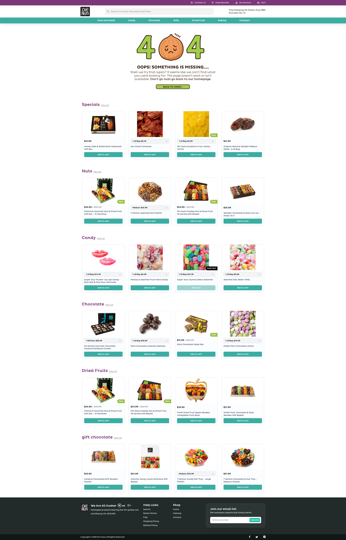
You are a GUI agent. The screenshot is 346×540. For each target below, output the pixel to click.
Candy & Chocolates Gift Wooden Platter (101, 480)
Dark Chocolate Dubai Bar (190, 344)
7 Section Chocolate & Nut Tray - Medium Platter (240, 480)
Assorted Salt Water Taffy (237, 279)
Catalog (177, 513)
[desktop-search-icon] (109, 11)
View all (105, 105)
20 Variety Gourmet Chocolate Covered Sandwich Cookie (99, 347)
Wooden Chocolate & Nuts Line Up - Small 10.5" (242, 214)
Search (146, 509)
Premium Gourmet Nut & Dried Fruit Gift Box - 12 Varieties (103, 212)
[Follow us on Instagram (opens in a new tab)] (264, 537)
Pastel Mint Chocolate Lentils (239, 346)
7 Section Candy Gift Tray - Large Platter (194, 480)
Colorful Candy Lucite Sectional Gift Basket (149, 480)
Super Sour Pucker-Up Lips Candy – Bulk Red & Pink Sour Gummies (102, 280)
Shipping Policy (151, 521)
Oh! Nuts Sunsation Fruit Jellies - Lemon (194, 147)
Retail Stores (150, 513)
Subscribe (255, 520)
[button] (258, 2)
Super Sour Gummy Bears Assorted (195, 279)
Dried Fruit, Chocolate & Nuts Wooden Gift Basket (239, 413)
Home (176, 509)
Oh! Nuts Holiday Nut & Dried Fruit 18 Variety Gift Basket (195, 212)
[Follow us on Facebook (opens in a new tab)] (250, 537)
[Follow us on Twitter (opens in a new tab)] (257, 537)
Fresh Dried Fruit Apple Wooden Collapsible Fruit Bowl (193, 413)
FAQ (145, 517)
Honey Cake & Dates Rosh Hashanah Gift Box (103, 147)
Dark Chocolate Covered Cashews (148, 346)
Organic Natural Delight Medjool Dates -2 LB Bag (240, 147)
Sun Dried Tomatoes (141, 146)
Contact (177, 517)
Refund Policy (150, 525)
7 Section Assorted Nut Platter (146, 213)
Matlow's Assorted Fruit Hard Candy (149, 279)
